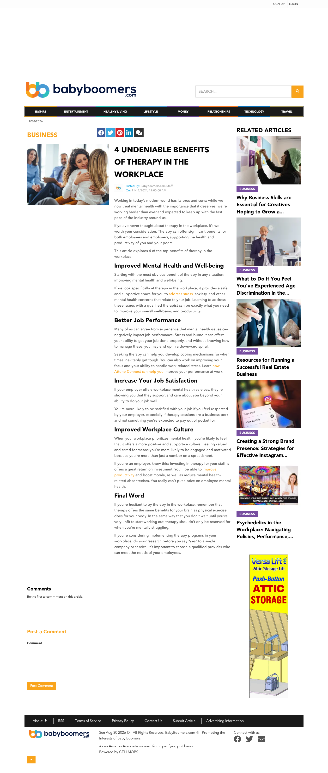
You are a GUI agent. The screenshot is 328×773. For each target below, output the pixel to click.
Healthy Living (115, 112)
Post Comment (41, 685)
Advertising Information (225, 721)
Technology (254, 112)
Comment (34, 643)
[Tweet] (110, 132)
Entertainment (76, 112)
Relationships (218, 112)
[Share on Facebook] (101, 132)
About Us (40, 721)
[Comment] (139, 132)
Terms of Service (88, 721)
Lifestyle (151, 112)
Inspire (40, 112)
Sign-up (279, 4)
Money (183, 112)
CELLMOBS (128, 752)
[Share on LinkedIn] (129, 132)
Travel (286, 112)
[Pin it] (119, 132)
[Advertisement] (164, 41)
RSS (61, 721)
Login (293, 4)
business (42, 134)
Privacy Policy (123, 721)
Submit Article (184, 721)
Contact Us (153, 721)
